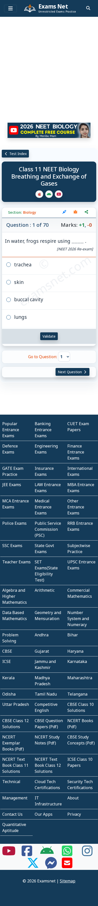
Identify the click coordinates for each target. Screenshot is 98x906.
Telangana (77, 694)
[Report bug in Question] (75, 212)
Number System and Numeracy (78, 618)
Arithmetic (45, 590)
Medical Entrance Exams (43, 507)
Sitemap (67, 881)
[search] (88, 8)
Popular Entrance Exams (10, 429)
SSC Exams (12, 545)
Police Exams (14, 523)
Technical (11, 781)
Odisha (9, 694)
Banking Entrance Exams (43, 429)
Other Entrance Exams (75, 507)
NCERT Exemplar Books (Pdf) (13, 743)
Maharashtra (79, 678)
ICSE (6, 661)
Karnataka (77, 661)
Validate (49, 336)
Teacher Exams (16, 562)
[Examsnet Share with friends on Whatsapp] (67, 854)
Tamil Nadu (46, 694)
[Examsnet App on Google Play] (47, 854)
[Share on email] (67, 866)
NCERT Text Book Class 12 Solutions (48, 765)
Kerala (8, 678)
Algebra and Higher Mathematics (14, 596)
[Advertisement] (49, 68)
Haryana (75, 651)
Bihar (72, 635)
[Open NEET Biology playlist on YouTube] (49, 130)
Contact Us (12, 814)
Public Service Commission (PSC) (48, 529)
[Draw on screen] (64, 212)
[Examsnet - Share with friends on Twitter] (32, 866)
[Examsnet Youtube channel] (8, 854)
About (73, 798)
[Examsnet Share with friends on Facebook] (26, 854)
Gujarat (42, 651)
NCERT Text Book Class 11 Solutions (15, 765)
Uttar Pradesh (15, 704)
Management (14, 798)
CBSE (7, 651)
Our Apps (44, 814)
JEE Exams (11, 484)
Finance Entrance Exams (75, 452)
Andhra (41, 635)
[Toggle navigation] (10, 8)
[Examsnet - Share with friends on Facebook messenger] (51, 866)
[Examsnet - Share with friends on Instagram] (87, 854)
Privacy (74, 814)
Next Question (70, 371)
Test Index (17, 153)
